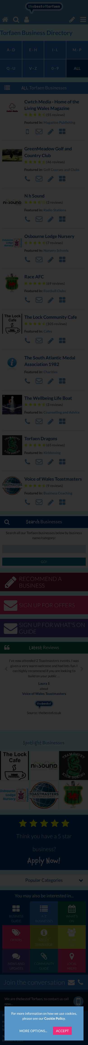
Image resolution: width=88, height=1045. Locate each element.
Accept (62, 1031)
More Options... (33, 1031)
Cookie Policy (54, 1018)
